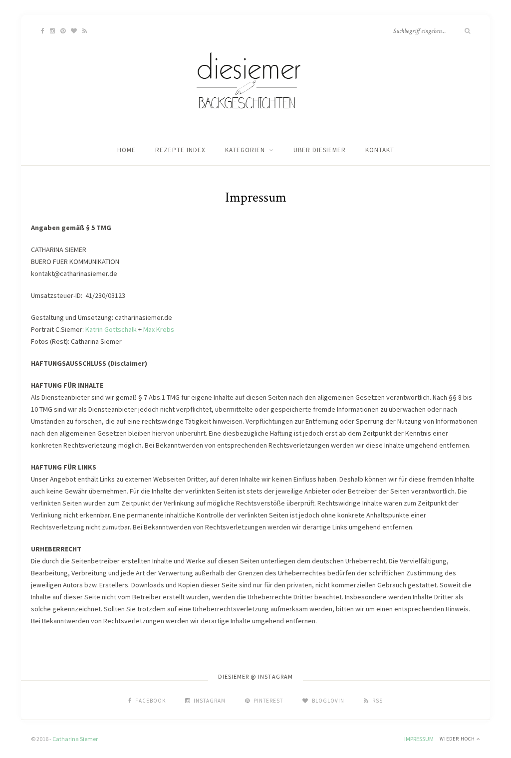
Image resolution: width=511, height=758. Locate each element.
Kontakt (379, 150)
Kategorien (245, 150)
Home (126, 150)
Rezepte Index (180, 150)
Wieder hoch (458, 739)
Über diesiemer (319, 150)
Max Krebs (158, 329)
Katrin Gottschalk (111, 329)
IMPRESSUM (419, 739)
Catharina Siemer (75, 739)
